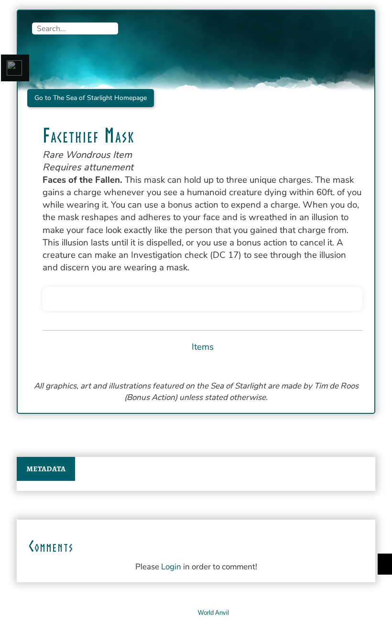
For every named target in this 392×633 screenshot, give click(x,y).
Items (203, 347)
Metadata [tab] (45, 469)
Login (171, 566)
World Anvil (213, 612)
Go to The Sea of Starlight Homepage (90, 97)
